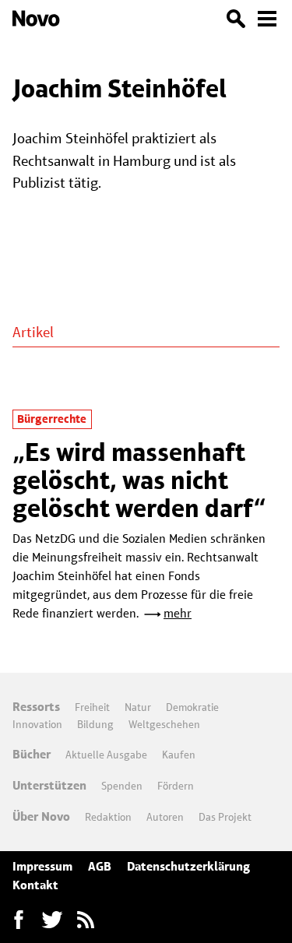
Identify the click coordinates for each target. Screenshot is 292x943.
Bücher (31, 754)
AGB (99, 866)
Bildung (95, 724)
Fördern (175, 785)
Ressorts (36, 706)
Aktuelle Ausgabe (106, 754)
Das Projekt (225, 817)
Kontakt (35, 885)
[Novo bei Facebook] (52, 919)
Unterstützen (49, 785)
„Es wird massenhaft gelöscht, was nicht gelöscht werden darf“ (139, 480)
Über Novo (41, 816)
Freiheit (92, 707)
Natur (138, 707)
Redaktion (108, 817)
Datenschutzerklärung (188, 866)
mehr (178, 613)
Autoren (165, 817)
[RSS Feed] (85, 919)
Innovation (37, 724)
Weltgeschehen (164, 724)
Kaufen (178, 754)
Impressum (42, 866)
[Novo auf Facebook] (18, 919)
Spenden (121, 785)
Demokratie (192, 707)
